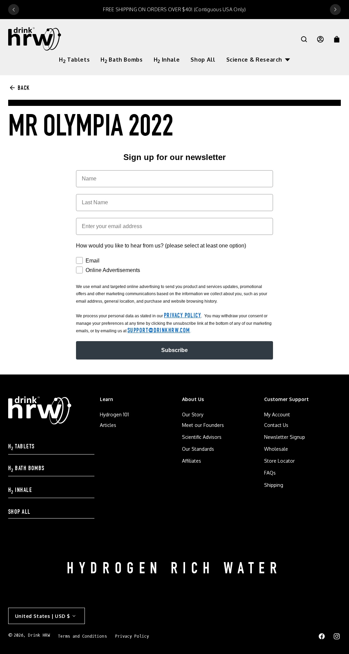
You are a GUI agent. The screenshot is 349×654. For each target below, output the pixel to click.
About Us (193, 399)
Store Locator (279, 461)
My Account (277, 414)
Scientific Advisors (202, 437)
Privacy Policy (182, 316)
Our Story (192, 414)
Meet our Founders (203, 425)
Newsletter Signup (284, 437)
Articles (108, 425)
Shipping (273, 485)
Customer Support (286, 399)
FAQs (270, 473)
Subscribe (174, 350)
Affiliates (191, 461)
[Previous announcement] (13, 9)
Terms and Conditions (82, 636)
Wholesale (276, 449)
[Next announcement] (335, 9)
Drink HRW (39, 635)
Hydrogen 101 (114, 414)
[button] (258, 59)
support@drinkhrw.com (158, 331)
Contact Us (276, 425)
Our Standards (198, 449)
